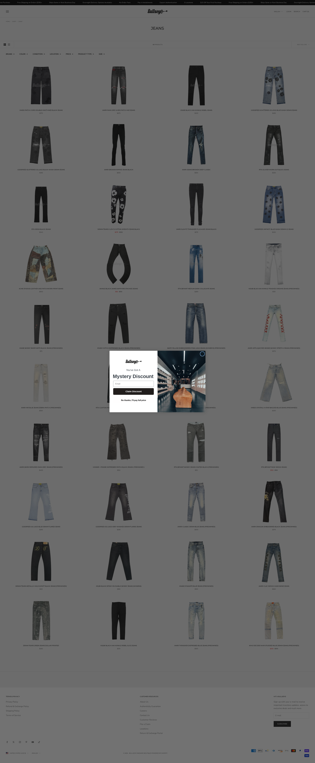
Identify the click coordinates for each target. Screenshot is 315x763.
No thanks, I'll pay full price (133, 400)
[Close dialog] (202, 354)
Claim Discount (134, 391)
